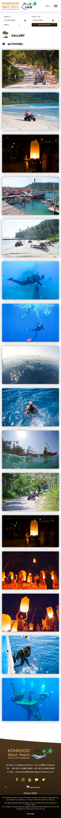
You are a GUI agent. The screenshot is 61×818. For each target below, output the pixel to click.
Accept (30, 813)
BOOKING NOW (44, 24)
